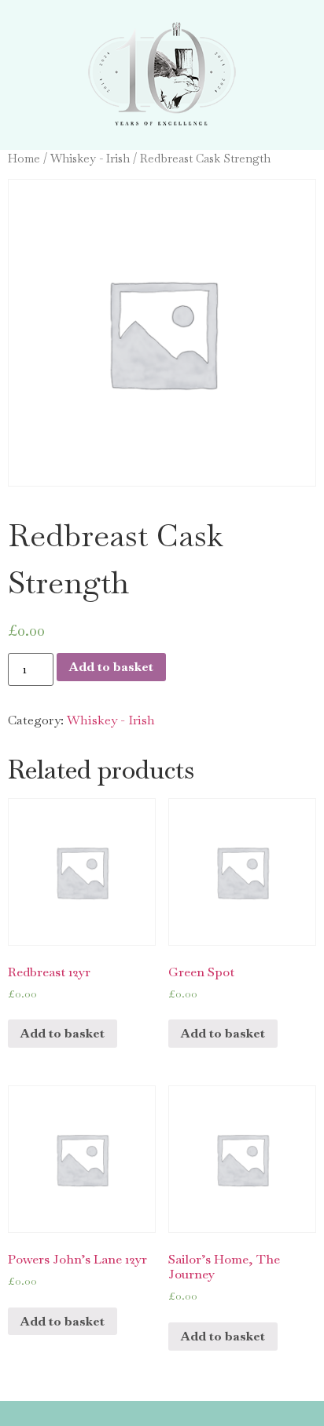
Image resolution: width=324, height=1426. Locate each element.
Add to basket (111, 666)
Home (24, 158)
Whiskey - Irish (90, 158)
